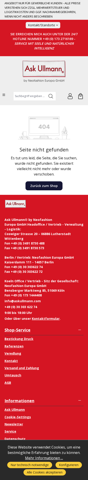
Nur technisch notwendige (30, 465)
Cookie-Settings (18, 417)
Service (10, 431)
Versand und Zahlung (22, 368)
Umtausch (13, 375)
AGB (8, 382)
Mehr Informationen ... (44, 458)
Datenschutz (15, 439)
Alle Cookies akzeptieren (45, 472)
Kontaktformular (46, 318)
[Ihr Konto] (70, 96)
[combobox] (29, 96)
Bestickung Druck (19, 339)
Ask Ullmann (15, 409)
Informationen (19, 401)
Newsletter (14, 424)
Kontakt (11, 361)
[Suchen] (51, 96)
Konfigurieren (69, 465)
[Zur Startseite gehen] (44, 73)
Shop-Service (17, 330)
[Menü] (3, 94)
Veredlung (13, 353)
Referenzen (14, 346)
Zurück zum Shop (44, 186)
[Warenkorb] (80, 96)
